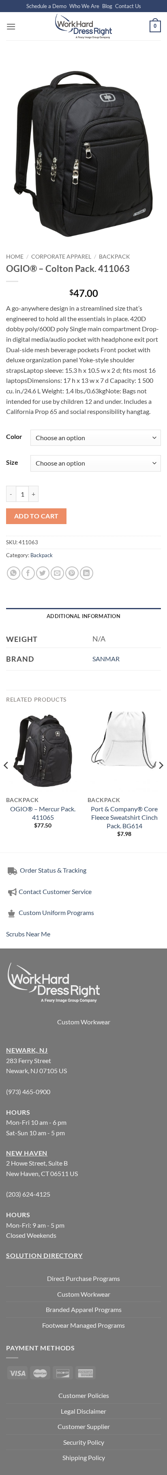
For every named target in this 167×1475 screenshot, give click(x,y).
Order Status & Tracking (52, 870)
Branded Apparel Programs (84, 1309)
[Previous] (6, 781)
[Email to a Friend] (57, 573)
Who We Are (84, 6)
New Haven (26, 1153)
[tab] (83, 616)
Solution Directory (44, 1255)
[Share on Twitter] (42, 573)
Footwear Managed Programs (83, 1325)
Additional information (83, 616)
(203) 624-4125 (28, 1194)
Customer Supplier (84, 1426)
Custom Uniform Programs (56, 912)
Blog (107, 6)
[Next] (160, 781)
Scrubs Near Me (28, 934)
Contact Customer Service (55, 891)
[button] (11, 26)
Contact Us (128, 6)
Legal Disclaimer (83, 1411)
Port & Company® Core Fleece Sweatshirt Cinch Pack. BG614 (124, 817)
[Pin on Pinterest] (72, 573)
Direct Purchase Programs (83, 1278)
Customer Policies (83, 1395)
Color (14, 436)
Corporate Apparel (61, 256)
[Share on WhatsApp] (13, 573)
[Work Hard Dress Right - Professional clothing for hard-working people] (83, 26)
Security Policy (83, 1442)
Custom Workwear (83, 1022)
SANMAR (106, 658)
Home (15, 256)
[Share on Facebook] (28, 573)
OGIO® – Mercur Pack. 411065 (42, 813)
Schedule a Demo (46, 6)
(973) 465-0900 (28, 1091)
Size (12, 462)
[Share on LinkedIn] (86, 573)
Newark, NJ (27, 1050)
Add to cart (36, 516)
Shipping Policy (83, 1457)
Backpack (114, 256)
